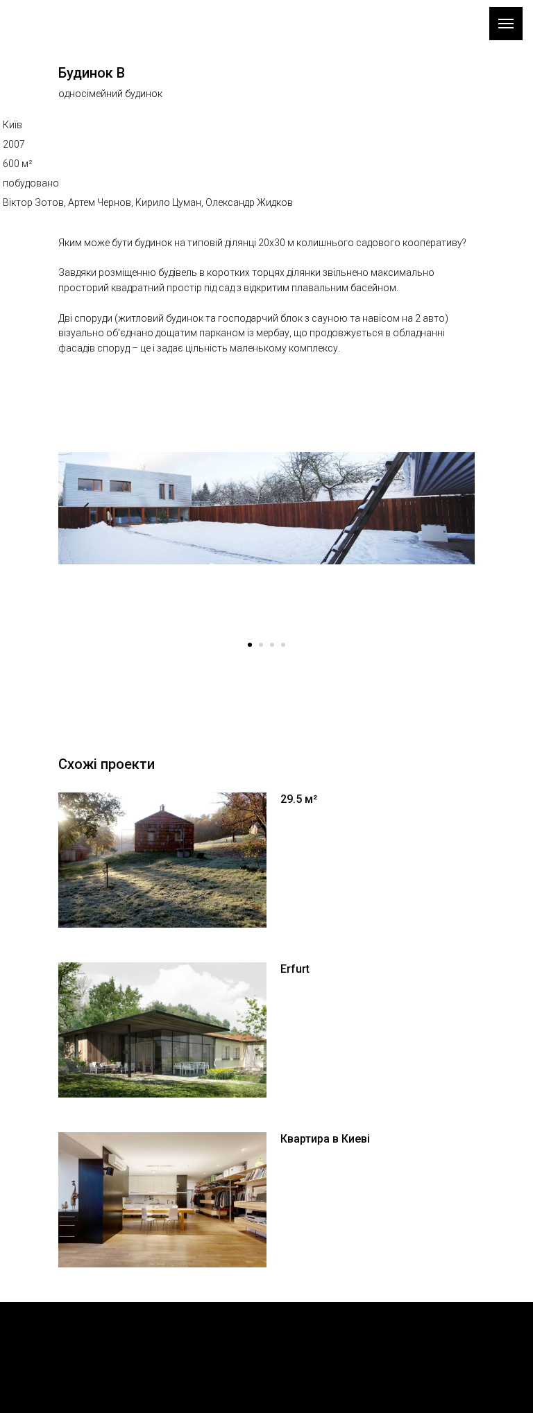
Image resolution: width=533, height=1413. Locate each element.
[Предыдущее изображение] (86, 508)
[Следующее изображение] (447, 508)
